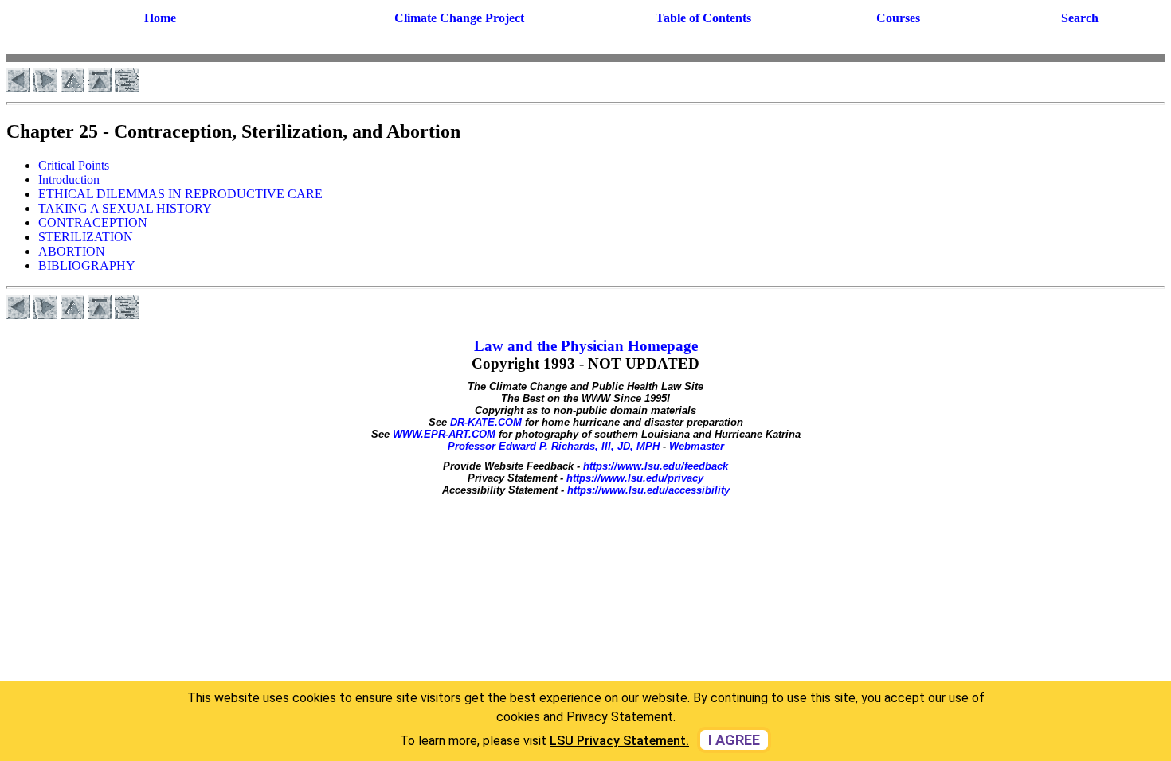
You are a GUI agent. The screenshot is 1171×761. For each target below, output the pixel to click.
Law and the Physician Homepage (586, 346)
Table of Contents (703, 18)
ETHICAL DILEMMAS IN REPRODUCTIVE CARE (180, 194)
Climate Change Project (459, 18)
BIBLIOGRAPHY (86, 265)
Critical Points (73, 165)
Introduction (69, 179)
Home (160, 18)
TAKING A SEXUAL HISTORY (125, 208)
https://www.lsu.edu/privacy (634, 478)
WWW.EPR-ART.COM (444, 434)
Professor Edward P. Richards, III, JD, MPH (554, 446)
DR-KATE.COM (486, 422)
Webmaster (696, 446)
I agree (734, 740)
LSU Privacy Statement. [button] (619, 740)
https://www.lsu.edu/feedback (655, 466)
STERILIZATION (85, 237)
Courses (898, 18)
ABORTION (71, 251)
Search (1080, 18)
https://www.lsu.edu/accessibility (648, 490)
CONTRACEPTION (92, 222)
